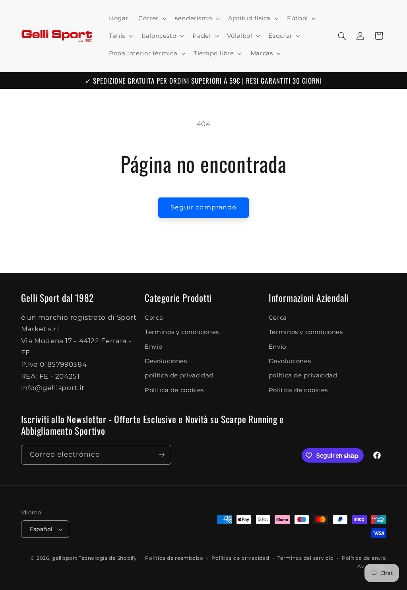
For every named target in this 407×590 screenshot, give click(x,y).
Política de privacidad (240, 558)
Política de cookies (174, 390)
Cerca (154, 317)
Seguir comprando (203, 207)
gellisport (64, 558)
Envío (153, 346)
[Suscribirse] (161, 454)
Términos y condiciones (182, 332)
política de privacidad (179, 375)
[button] (152, 18)
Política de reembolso (174, 558)
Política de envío (364, 558)
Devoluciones (166, 361)
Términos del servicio (305, 558)
